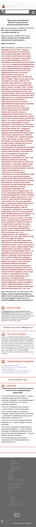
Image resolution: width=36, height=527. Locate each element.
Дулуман (11, 489)
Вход (12, 465)
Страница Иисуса (15, 503)
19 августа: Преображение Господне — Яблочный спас (15, 370)
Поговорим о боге (14, 487)
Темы (10, 473)
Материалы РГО (13, 485)
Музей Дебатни (16, 469)
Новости (11, 478)
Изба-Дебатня (15, 467)
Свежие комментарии (15, 480)
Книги (10, 491)
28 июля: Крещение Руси (7, 369)
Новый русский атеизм (16, 483)
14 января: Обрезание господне (9, 365)
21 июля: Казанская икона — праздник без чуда (13, 367)
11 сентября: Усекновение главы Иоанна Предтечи (14, 372)
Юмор (11, 499)
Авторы (10, 476)
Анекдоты (12, 501)
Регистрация (15, 463)
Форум (13, 461)
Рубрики (11, 471)
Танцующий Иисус (15, 505)
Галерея (12, 497)
